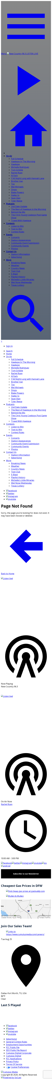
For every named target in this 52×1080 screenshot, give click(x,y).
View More (26, 691)
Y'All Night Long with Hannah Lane (27, 178)
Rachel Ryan (16, 172)
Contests (10, 223)
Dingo (14, 189)
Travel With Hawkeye (21, 220)
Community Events (20, 245)
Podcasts (10, 203)
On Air (9, 155)
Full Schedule (17, 158)
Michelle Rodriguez (20, 167)
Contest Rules (17, 231)
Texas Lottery (17, 285)
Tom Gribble (17, 170)
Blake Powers (17, 192)
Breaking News (18, 262)
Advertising (16, 257)
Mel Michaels (17, 186)
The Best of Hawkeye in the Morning (28, 209)
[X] (10, 493)
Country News (18, 268)
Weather (15, 265)
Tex (13, 184)
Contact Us (11, 251)
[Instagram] (12, 496)
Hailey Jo (15, 195)
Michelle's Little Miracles (22, 279)
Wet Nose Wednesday (21, 282)
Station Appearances (21, 240)
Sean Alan (15, 198)
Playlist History (18, 276)
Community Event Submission (25, 243)
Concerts (15, 237)
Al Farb (14, 175)
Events (9, 234)
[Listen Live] (26, 604)
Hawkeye (15, 164)
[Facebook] (11, 490)
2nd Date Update (19, 206)
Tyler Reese (16, 200)
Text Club (15, 271)
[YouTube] (11, 499)
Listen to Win (17, 226)
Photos (14, 248)
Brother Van (17, 181)
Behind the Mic (18, 212)
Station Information (20, 254)
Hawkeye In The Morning (23, 161)
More (8, 259)
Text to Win (16, 229)
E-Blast (14, 273)
